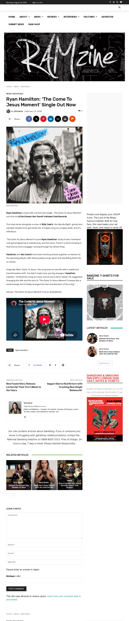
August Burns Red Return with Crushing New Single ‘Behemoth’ (64, 387)
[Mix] (72, 119)
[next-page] (13, 495)
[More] (63, 365)
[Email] (58, 119)
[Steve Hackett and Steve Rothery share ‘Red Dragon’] (69, 475)
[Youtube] (121, 2)
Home (9, 86)
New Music (25, 86)
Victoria (18, 111)
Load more (104, 363)
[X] (117, 2)
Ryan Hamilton (21, 350)
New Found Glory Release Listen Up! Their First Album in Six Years (23, 387)
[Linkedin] (51, 119)
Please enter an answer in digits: (22, 569)
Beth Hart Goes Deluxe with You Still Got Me (44, 486)
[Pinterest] (43, 119)
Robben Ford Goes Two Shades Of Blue (19, 486)
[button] (119, 7)
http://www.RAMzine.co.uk (35, 406)
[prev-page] (8, 495)
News (16, 86)
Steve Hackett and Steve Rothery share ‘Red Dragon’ (70, 485)
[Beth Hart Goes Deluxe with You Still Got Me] (44, 475)
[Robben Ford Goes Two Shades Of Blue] (18, 475)
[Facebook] (110, 2)
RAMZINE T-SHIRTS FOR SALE (103, 277)
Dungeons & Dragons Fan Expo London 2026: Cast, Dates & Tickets (103, 378)
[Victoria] (8, 111)
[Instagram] (114, 2)
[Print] (65, 119)
